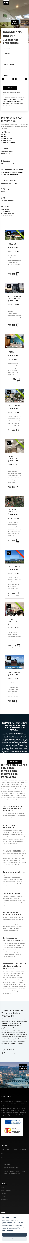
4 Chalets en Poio (6, 140)
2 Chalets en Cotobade (7, 135)
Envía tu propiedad (6, 1190)
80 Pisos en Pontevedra (7, 213)
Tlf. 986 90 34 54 (14, 762)
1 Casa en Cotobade (6, 151)
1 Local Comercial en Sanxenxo (10, 174)
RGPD (2, 1202)
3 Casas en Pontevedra (7, 155)
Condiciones (4, 1199)
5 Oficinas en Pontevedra (8, 192)
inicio (2, 1187)
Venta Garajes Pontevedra (10, 97)
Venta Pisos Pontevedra (9, 106)
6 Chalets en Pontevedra (8, 142)
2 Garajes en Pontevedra (8, 163)
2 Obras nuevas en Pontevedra (9, 183)
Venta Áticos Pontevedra (16, 103)
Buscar (10, 87)
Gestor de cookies (7, 1230)
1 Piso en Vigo (5, 217)
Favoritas (3, 1196)
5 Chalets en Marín (6, 138)
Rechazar (14, 1239)
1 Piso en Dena (5, 209)
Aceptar (14, 1234)
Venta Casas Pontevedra (16, 95)
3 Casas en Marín (6, 153)
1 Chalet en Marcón (6, 136)
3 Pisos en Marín (5, 211)
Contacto (3, 1193)
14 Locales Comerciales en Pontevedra (12, 172)
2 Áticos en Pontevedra (7, 200)
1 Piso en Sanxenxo (6, 215)
